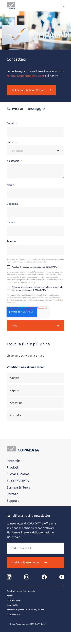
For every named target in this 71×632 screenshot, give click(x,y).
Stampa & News (18, 487)
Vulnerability (12, 605)
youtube (61, 576)
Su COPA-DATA (18, 480)
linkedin (9, 576)
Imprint (10, 595)
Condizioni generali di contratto (21, 591)
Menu (61, 6)
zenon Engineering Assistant (25, 75)
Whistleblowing (13, 600)
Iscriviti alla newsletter (25, 562)
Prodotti (13, 467)
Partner (12, 494)
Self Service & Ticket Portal (27, 90)
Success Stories (18, 474)
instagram (26, 576)
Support (13, 500)
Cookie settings (13, 614)
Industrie (13, 460)
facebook (44, 576)
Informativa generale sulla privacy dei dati (25, 609)
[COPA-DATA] (11, 5)
